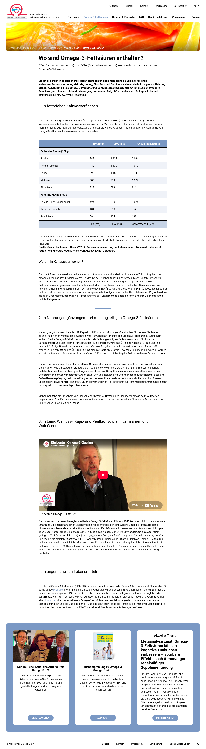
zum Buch (102, 718)
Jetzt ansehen (41, 718)
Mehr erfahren (165, 718)
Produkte (58, 589)
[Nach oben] (198, 743)
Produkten (50, 600)
